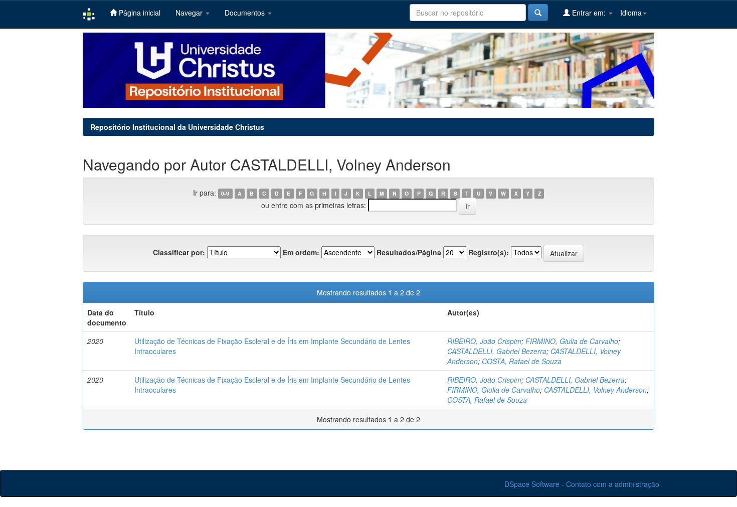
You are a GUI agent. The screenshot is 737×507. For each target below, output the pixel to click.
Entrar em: (589, 13)
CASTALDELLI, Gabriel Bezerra (496, 351)
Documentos (246, 13)
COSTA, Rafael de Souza (522, 361)
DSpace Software (532, 484)
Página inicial (138, 13)
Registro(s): (488, 252)
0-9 (225, 193)
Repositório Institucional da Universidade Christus (177, 127)
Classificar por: (179, 252)
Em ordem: (301, 252)
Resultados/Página (409, 252)
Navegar (190, 13)
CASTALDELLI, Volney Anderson (595, 390)
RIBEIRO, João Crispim (484, 341)
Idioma (631, 13)
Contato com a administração (612, 484)
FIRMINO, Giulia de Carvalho (571, 341)
